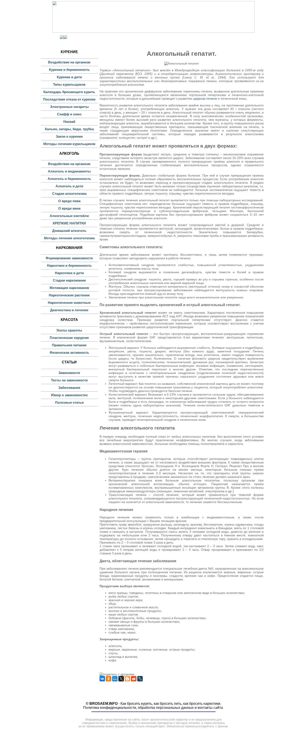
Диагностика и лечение (69, 310)
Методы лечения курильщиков (69, 144)
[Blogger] (127, 678)
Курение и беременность (69, 70)
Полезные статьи (69, 402)
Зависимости (69, 373)
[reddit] (133, 678)
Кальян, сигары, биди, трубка (69, 129)
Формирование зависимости (69, 258)
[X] (121, 678)
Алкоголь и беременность (69, 179)
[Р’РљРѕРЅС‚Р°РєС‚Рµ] (102, 678)
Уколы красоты (69, 330)
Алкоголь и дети (69, 186)
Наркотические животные (69, 302)
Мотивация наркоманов (69, 288)
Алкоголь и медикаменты (69, 171)
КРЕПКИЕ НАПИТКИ (69, 223)
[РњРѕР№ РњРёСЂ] (115, 678)
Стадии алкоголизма (69, 193)
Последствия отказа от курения (69, 99)
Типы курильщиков (69, 84)
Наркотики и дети (69, 273)
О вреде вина (69, 208)
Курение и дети (69, 77)
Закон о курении (69, 136)
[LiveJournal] (140, 678)
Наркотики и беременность (69, 265)
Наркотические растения (69, 295)
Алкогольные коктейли (69, 216)
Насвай (69, 121)
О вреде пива (69, 201)
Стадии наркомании (69, 280)
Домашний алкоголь (69, 231)
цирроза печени (205, 98)
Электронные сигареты (69, 107)
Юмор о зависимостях (69, 395)
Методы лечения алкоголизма (69, 238)
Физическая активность (69, 352)
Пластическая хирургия (69, 338)
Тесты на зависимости (69, 380)
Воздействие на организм (69, 62)
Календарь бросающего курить (69, 92)
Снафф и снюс (69, 114)
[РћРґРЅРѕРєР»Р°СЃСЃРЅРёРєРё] (108, 678)
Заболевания (69, 388)
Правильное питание (69, 345)
